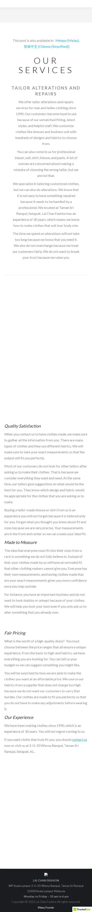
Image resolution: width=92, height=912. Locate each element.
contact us (79, 739)
